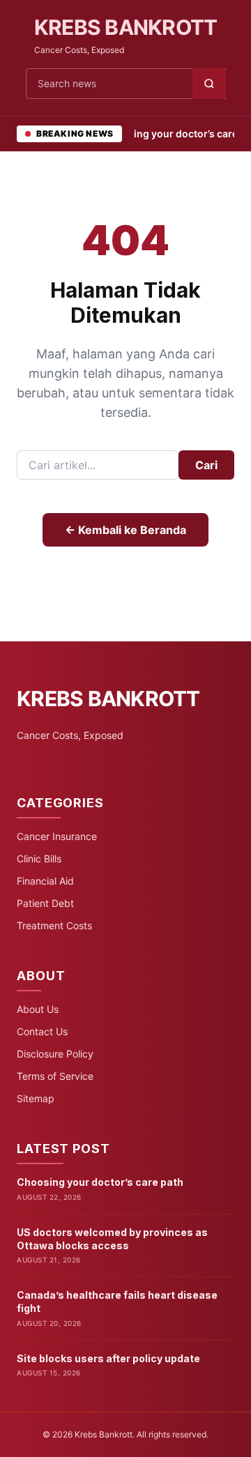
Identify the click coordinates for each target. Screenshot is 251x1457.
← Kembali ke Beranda (125, 530)
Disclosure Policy (55, 1054)
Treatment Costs (54, 925)
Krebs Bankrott (126, 27)
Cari (206, 465)
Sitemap (35, 1098)
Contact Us (42, 1031)
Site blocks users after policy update (108, 1358)
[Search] (209, 83)
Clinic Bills (39, 858)
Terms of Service (55, 1076)
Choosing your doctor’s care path (100, 1182)
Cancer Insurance (57, 836)
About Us (38, 1009)
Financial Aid (45, 881)
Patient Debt (45, 903)
